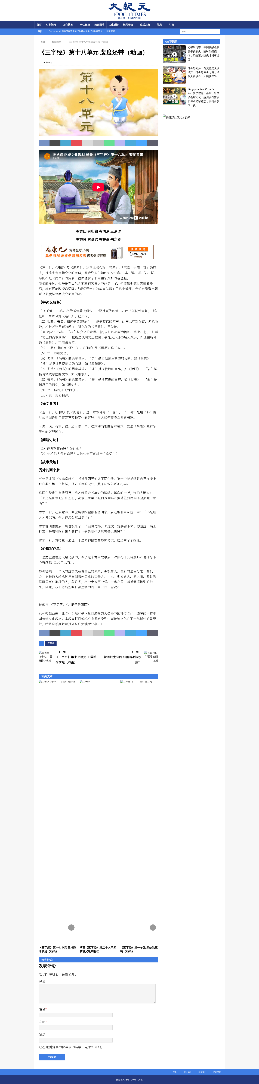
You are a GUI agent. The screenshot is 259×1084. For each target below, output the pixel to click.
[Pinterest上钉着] (76, 143)
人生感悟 (114, 24)
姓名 (42, 1009)
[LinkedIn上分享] (65, 143)
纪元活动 (128, 24)
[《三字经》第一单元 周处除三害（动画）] (139, 812)
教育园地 (99, 24)
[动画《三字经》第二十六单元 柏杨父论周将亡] (99, 812)
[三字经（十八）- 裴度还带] (98, 134)
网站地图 (217, 1072)
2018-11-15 (47, 62)
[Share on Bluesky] (141, 143)
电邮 (42, 1021)
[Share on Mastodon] (120, 143)
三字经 (51, 643)
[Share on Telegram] (130, 143)
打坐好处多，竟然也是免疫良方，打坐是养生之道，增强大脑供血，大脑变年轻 (203, 72)
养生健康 (85, 24)
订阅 (171, 24)
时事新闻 (51, 24)
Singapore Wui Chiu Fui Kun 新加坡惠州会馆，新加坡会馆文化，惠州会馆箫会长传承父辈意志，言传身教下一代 (203, 97)
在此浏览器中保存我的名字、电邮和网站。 (73, 1047)
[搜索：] (198, 31)
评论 (42, 981)
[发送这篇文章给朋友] (87, 143)
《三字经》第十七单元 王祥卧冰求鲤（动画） (57, 949)
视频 (159, 24)
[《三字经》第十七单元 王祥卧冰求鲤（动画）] (58, 812)
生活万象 (145, 24)
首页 (39, 24)
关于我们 (188, 1072)
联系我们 (202, 1072)
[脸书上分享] (44, 143)
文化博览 (68, 24)
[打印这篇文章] (98, 143)
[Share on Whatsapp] (109, 143)
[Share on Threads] (152, 143)
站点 (42, 1034)
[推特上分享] (55, 143)
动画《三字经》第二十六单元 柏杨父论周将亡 (98, 949)
